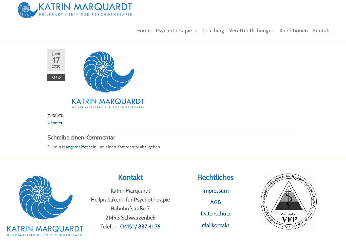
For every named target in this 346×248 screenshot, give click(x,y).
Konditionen (294, 30)
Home (143, 30)
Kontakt (322, 30)
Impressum (215, 190)
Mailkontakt (215, 225)
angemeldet (77, 146)
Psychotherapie (174, 30)
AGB (215, 202)
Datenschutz (215, 213)
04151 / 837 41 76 (140, 226)
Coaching (213, 30)
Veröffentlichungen (252, 30)
